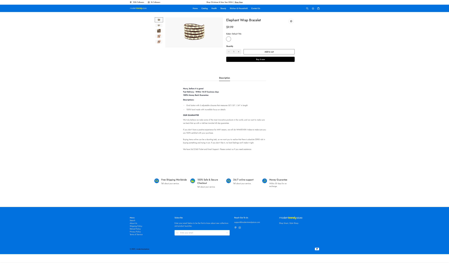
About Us (133, 223)
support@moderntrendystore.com (247, 222)
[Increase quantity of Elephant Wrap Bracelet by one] (238, 51)
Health (214, 8)
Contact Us (255, 8)
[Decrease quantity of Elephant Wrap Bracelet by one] (228, 51)
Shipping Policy (136, 226)
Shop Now (239, 2)
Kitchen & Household (239, 8)
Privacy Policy (135, 231)
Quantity (229, 46)
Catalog (204, 8)
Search (132, 220)
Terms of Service (136, 234)
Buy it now (260, 59)
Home (195, 8)
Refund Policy (135, 229)
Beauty (223, 8)
